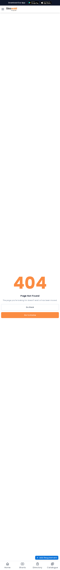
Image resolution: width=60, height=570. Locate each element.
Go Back (30, 307)
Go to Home (30, 315)
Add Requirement (48, 557)
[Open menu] (2, 9)
